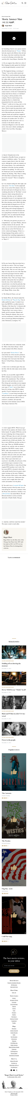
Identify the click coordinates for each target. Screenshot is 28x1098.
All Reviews (14, 985)
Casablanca (5, 393)
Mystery (14, 1012)
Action (14, 998)
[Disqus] (14, 616)
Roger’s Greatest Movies (14, 983)
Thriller (14, 1023)
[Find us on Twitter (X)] (16, 1070)
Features (14, 1049)
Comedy (14, 1002)
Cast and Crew (14, 987)
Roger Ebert (8, 25)
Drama (14, 1006)
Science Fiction (14, 1019)
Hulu (14, 1010)
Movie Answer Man (6, 16)
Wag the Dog (16, 300)
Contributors (14, 1067)
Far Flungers (14, 1037)
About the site (14, 1061)
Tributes (14, 1041)
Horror (14, 1008)
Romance (14, 1017)
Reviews (14, 1028)
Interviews (14, 1039)
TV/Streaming (14, 1051)
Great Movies (14, 1032)
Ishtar (11, 387)
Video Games (14, 1045)
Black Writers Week (14, 1047)
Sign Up (14, 992)
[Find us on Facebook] (11, 1070)
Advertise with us (14, 1065)
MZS (14, 1035)
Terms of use (14, 1093)
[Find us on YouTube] (14, 1070)
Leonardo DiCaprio (18, 485)
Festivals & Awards (14, 1055)
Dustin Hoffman (6, 300)
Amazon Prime (14, 1000)
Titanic (19, 51)
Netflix (14, 1014)
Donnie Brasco (15, 352)
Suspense (14, 1021)
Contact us (14, 1063)
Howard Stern (6, 493)
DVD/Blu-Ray (14, 1043)
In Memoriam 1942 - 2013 (14, 1077)
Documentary (14, 1004)
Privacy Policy (14, 1094)
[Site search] (22, 3)
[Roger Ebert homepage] (9, 3)
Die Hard (11, 186)
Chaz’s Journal (14, 1030)
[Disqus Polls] (14, 579)
